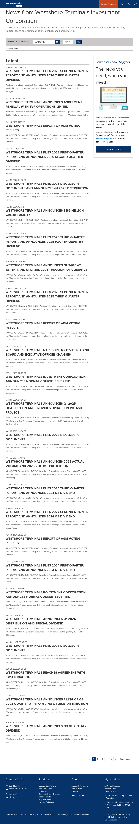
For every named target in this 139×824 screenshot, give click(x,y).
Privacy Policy (110, 791)
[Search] (135, 4)
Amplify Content (45, 799)
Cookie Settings (61, 814)
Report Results (45, 796)
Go (78, 42)
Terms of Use (11, 814)
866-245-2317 (14, 786)
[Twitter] (13, 797)
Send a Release (108, 4)
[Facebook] (10, 797)
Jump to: (17, 42)
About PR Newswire (80, 786)
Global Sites (77, 795)
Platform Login (110, 788)
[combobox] (68, 42)
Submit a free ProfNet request (110, 137)
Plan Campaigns (45, 788)
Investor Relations (46, 802)
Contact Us (10, 794)
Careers (75, 791)
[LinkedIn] (7, 797)
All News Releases (112, 786)
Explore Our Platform (47, 786)
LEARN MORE (113, 149)
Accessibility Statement (80, 814)
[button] (57, 42)
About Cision (77, 788)
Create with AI (44, 791)
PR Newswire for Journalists (115, 117)
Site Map (48, 814)
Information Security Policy (31, 814)
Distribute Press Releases (49, 794)
